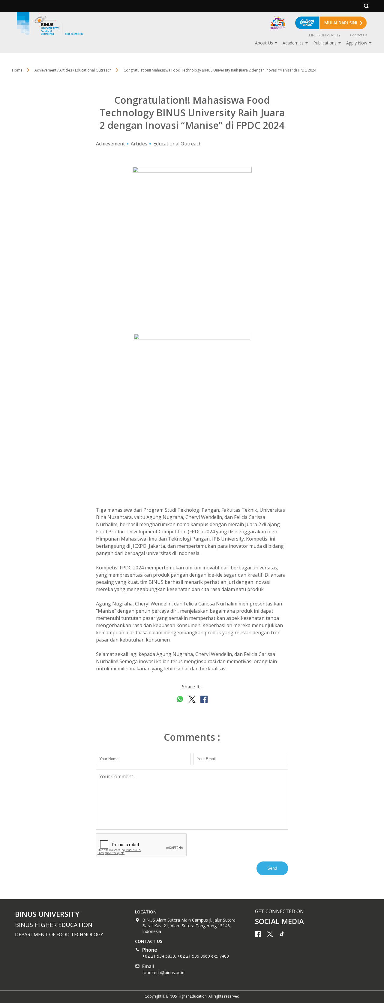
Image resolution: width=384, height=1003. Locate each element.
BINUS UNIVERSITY (324, 35)
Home (17, 70)
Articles (139, 143)
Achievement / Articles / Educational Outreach (73, 70)
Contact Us (358, 35)
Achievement (110, 143)
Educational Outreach (177, 143)
